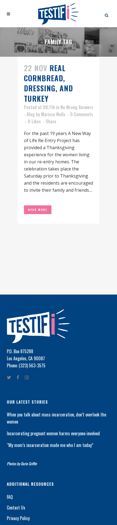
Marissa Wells (53, 114)
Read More (37, 210)
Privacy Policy (18, 518)
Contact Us (16, 507)
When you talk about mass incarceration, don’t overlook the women (56, 418)
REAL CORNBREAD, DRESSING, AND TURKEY (48, 83)
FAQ (10, 497)
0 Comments (81, 114)
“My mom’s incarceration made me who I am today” (50, 445)
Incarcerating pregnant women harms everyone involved (53, 433)
